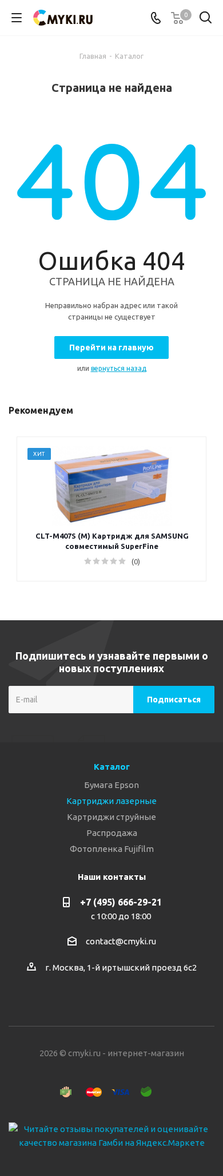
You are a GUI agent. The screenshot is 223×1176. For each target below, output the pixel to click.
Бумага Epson (111, 785)
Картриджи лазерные (111, 801)
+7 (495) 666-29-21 (121, 902)
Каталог (112, 766)
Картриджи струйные (111, 817)
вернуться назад (118, 368)
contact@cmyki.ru (121, 941)
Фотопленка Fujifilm (112, 849)
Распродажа (111, 833)
